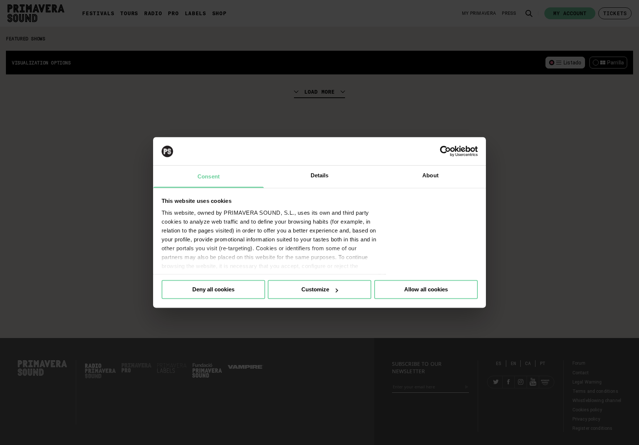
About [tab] (430, 176)
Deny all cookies (213, 290)
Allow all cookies (426, 290)
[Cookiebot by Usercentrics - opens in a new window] (445, 151)
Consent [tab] (208, 177)
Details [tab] (320, 176)
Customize (315, 290)
